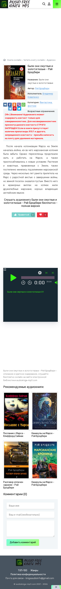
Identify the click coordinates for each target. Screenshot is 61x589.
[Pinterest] (15, 109)
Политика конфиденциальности (28, 574)
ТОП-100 (22, 570)
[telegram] (10, 109)
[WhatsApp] (23, 105)
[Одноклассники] (14, 105)
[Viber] (19, 105)
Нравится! (26, 214)
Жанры (34, 570)
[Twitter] (19, 109)
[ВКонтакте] (5, 105)
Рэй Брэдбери (42, 88)
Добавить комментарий (23, 542)
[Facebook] (10, 105)
